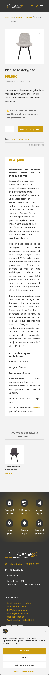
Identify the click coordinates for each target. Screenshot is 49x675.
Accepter (24, 650)
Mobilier (19, 17)
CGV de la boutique (17, 609)
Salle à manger (24, 139)
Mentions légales (15, 616)
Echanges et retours (17, 613)
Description (16, 160)
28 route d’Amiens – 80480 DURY (22, 564)
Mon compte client (17, 606)
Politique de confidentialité (23, 671)
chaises (36, 407)
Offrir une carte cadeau (19, 603)
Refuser (24, 657)
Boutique (9, 17)
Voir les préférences (24, 665)
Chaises (28, 17)
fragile (14, 139)
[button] (45, 631)
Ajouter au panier (30, 129)
